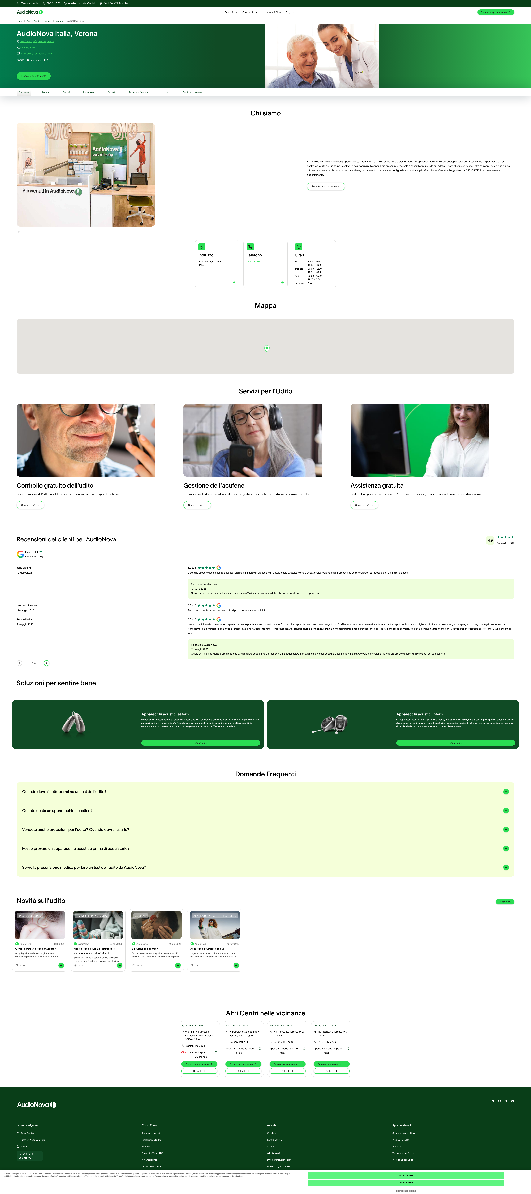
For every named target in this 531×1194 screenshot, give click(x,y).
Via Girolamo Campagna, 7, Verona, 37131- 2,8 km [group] (244, 1033)
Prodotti (229, 12)
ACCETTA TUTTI (406, 1175)
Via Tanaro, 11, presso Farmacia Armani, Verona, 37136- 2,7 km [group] (199, 1035)
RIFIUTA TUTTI (406, 1183)
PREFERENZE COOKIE (406, 1191)
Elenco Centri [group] (33, 21)
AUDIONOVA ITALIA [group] (192, 1025)
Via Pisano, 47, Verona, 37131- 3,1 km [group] (333, 1033)
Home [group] (19, 21)
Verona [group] (59, 21)
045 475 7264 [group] (27, 47)
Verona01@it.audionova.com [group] (36, 53)
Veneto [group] (48, 21)
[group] (28, 3)
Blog (288, 12)
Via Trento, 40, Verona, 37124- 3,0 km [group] (289, 1033)
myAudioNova (274, 12)
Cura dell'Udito (249, 12)
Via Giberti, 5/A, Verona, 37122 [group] (37, 41)
